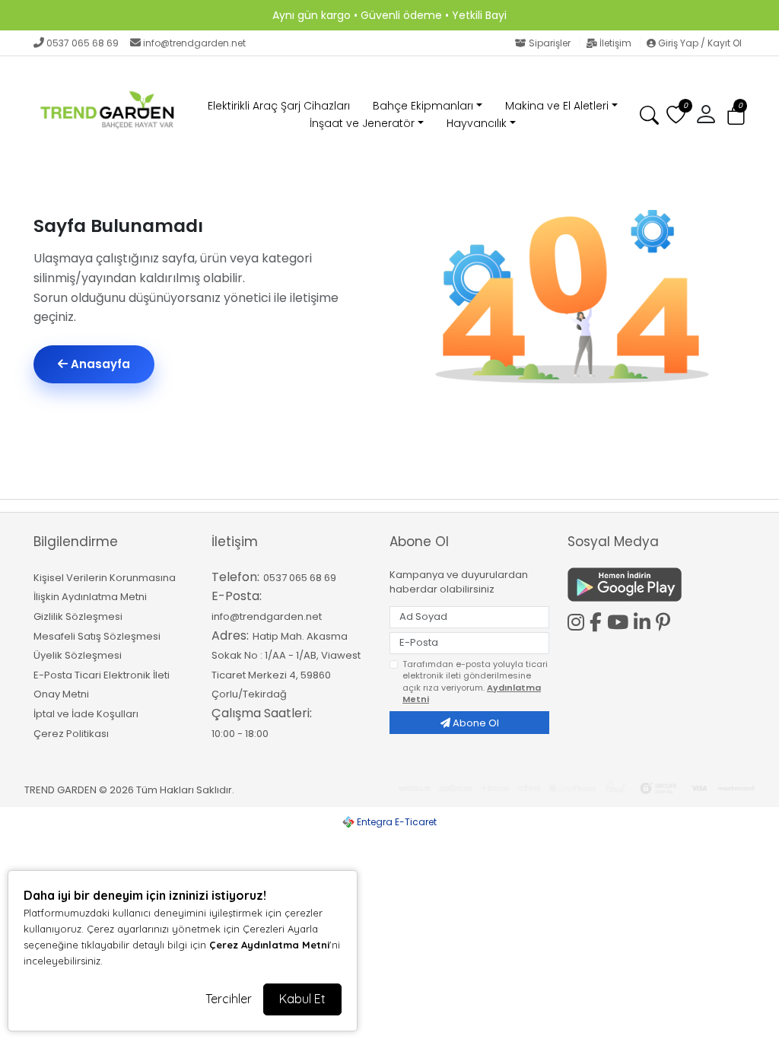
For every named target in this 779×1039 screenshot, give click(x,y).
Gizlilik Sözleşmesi (77, 616)
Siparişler (549, 43)
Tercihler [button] (228, 998)
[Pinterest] (666, 622)
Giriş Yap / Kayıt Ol (699, 43)
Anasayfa (99, 364)
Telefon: (235, 577)
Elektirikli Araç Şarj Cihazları (279, 105)
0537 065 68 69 (82, 43)
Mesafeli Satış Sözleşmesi (97, 636)
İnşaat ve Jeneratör (362, 123)
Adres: (230, 635)
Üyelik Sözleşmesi (77, 655)
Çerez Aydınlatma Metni (269, 945)
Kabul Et (302, 998)
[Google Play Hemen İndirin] (647, 584)
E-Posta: (236, 596)
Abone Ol (474, 723)
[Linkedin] (645, 620)
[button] (736, 115)
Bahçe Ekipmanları (423, 105)
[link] (389, 15)
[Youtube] (620, 620)
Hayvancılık (477, 123)
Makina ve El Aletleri (557, 105)
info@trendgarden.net (194, 43)
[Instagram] (579, 620)
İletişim (615, 43)
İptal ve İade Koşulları (85, 714)
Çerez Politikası (71, 733)
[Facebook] (598, 620)
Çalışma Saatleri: (261, 713)
